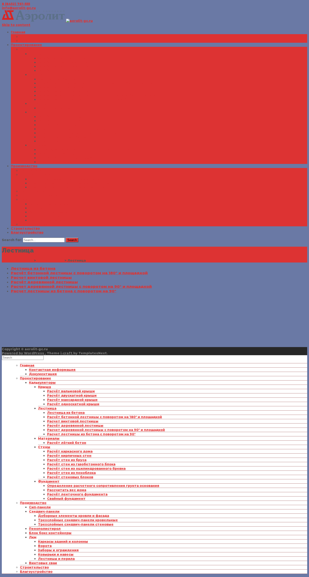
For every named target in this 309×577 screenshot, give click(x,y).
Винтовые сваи (34, 224)
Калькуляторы (33, 49)
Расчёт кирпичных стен (60, 121)
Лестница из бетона (57, 79)
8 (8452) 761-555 (16, 4)
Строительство (25, 228)
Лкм (23, 199)
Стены (35, 112)
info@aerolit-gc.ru (19, 8)
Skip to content (16, 25)
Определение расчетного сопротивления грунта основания (94, 150)
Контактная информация (43, 37)
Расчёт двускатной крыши (63, 62)
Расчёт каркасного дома (60, 117)
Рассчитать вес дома (57, 154)
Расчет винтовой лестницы (63, 87)
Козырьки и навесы (46, 216)
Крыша (35, 54)
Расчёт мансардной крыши (63, 66)
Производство (24, 166)
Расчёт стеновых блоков (61, 141)
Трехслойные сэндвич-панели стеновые (67, 187)
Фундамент (39, 145)
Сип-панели (31, 170)
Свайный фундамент (57, 162)
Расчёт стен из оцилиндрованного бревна (77, 133)
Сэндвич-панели (35, 175)
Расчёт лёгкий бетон (57, 108)
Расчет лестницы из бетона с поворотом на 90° (82, 99)
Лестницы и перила (47, 220)
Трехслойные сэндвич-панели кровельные (69, 183)
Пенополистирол (36, 191)
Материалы (39, 104)
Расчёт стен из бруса (57, 125)
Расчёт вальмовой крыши (62, 58)
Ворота (36, 208)
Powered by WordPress (23, 353)
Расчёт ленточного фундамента (68, 158)
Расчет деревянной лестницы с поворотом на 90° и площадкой (97, 95)
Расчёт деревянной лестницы (66, 91)
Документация (34, 41)
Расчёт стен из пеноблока (62, 137)
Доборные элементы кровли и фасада (64, 179)
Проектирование (26, 45)
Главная (18, 32)
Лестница (38, 75)
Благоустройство (27, 232)
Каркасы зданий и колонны (54, 204)
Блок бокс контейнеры (41, 195)
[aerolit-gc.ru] (47, 21)
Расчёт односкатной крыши (64, 71)
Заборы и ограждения (49, 212)
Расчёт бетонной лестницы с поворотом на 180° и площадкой (95, 83)
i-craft (66, 353)
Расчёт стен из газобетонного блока (72, 129)
